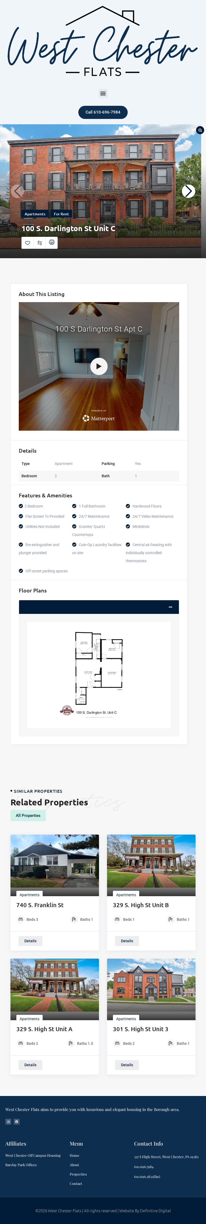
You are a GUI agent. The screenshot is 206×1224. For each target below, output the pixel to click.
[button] (103, 93)
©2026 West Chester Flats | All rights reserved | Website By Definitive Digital (103, 1210)
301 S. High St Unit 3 (140, 1028)
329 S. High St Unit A (44, 1028)
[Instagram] (8, 1122)
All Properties (28, 815)
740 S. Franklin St (40, 904)
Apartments (35, 213)
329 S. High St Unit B (141, 904)
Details (30, 941)
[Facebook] (17, 1122)
